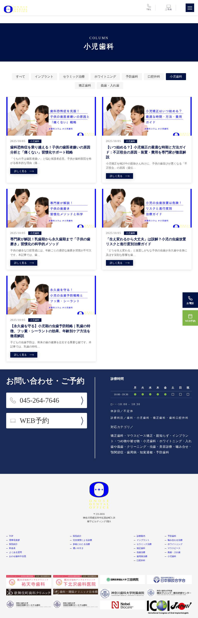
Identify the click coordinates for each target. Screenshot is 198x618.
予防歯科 (132, 76)
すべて (20, 76)
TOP (11, 536)
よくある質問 (15, 552)
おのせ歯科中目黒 (17, 556)
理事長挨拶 (14, 540)
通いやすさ (78, 548)
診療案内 (141, 536)
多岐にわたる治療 (81, 544)
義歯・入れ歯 (110, 85)
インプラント (44, 76)
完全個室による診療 (82, 540)
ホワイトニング (105, 76)
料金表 (12, 548)
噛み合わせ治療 (175, 540)
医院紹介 (13, 544)
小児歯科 (176, 76)
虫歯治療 (141, 552)
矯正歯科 (85, 85)
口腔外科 (154, 76)
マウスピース (174, 548)
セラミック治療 (74, 76)
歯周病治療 (142, 556)
